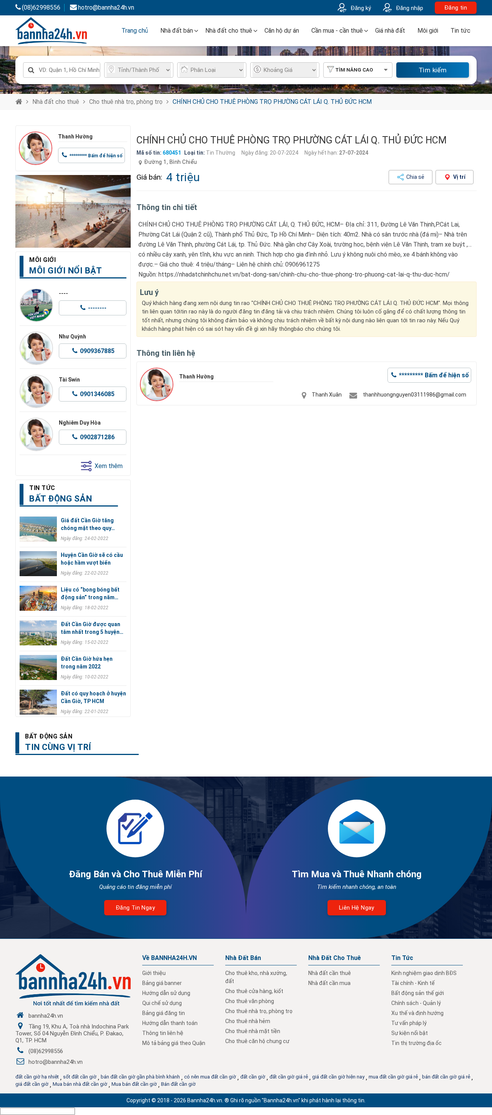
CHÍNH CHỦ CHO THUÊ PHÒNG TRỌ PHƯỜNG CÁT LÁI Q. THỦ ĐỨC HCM (272, 101)
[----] (36, 305)
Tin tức (460, 30)
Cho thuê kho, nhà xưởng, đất (256, 977)
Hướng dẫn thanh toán (170, 1023)
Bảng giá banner (162, 983)
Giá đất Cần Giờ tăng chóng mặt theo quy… (88, 524)
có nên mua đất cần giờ (210, 1077)
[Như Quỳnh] (36, 348)
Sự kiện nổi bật (409, 1033)
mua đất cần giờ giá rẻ (393, 1077)
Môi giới (427, 30)
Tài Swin (69, 380)
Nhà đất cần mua (329, 983)
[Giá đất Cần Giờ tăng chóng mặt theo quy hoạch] (38, 529)
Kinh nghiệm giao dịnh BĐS (424, 973)
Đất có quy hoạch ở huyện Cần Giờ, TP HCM (93, 697)
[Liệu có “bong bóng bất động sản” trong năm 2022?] (38, 598)
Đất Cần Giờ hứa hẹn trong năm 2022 (87, 663)
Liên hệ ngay (356, 907)
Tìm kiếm (433, 70)
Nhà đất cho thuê (228, 30)
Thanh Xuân (327, 395)
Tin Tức (402, 958)
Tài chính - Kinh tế (413, 983)
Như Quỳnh (72, 336)
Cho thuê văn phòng (249, 1001)
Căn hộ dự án (281, 30)
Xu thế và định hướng (417, 1013)
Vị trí (459, 177)
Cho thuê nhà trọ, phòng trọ (126, 101)
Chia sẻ (415, 177)
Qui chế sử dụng (162, 1003)
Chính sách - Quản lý (416, 1003)
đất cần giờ (252, 1077)
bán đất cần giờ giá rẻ (446, 1077)
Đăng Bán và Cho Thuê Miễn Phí (135, 874)
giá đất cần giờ (31, 1084)
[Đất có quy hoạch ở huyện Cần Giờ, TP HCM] (38, 702)
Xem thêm (109, 466)
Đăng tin (455, 7)
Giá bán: (149, 177)
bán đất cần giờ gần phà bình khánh (140, 1077)
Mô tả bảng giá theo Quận (173, 1043)
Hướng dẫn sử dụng (166, 993)
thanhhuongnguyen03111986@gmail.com (414, 395)
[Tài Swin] (36, 391)
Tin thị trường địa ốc (416, 1043)
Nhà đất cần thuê (329, 973)
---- (63, 293)
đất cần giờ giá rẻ (288, 1077)
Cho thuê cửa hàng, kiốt (254, 991)
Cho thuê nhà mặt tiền (252, 1031)
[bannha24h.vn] (73, 211)
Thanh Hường (75, 136)
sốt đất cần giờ (79, 1077)
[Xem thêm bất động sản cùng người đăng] (36, 148)
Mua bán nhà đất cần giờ (80, 1084)
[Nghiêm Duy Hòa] (36, 434)
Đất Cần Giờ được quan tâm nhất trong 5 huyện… (92, 628)
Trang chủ (134, 30)
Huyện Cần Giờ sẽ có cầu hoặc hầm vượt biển (92, 559)
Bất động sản (48, 736)
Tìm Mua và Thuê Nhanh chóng (357, 874)
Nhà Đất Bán (243, 958)
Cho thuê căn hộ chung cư (257, 1041)
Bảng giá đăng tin (163, 1013)
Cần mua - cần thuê (337, 30)
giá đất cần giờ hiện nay (338, 1077)
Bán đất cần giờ (178, 1084)
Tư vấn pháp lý (409, 1023)
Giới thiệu (154, 973)
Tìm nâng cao (354, 70)
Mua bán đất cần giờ (134, 1084)
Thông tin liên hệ (162, 1033)
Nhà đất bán (176, 30)
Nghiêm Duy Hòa (80, 423)
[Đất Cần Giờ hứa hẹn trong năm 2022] (38, 667)
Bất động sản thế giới (417, 993)
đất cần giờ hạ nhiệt (37, 1077)
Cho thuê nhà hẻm (247, 1021)
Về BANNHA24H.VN (169, 958)
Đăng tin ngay (135, 907)
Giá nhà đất (390, 30)
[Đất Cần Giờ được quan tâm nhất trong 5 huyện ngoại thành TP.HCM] (38, 632)
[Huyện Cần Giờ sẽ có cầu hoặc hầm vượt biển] (38, 563)
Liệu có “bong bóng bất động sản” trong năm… (90, 593)
